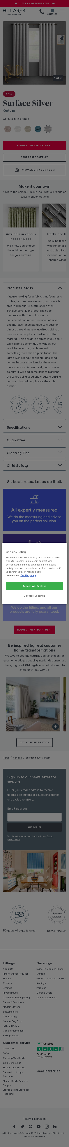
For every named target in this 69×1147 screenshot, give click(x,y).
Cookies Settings (34, 595)
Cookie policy (28, 575)
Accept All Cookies (35, 586)
